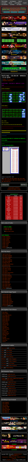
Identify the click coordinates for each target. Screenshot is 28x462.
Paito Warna (4, 312)
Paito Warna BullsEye (6, 275)
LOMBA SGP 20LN (8, 228)
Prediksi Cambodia (6, 242)
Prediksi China (5, 245)
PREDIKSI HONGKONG (8, 80)
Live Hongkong (18, 3)
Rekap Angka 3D (5, 317)
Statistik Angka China (6, 298)
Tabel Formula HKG (6, 258)
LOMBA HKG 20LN (8, 229)
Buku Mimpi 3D (5, 410)
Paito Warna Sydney (6, 268)
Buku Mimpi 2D (5, 407)
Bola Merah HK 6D (6, 265)
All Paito (4, 288)
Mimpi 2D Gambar (6, 409)
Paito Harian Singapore (7, 256)
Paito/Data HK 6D (6, 262)
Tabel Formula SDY (6, 267)
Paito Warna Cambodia (7, 276)
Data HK (24, 3)
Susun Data (4, 340)
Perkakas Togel (15, 10)
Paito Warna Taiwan (6, 278)
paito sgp (11, 178)
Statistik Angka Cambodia (7, 301)
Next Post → (24, 184)
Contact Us (14, 458)
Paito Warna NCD (6, 281)
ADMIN (4, 79)
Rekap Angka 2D (5, 316)
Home (4, 7)
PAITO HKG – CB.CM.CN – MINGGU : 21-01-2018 (14, 76)
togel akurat (14, 179)
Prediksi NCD (5, 246)
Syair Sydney (12, 348)
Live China (12, 4)
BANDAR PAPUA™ (18, 454)
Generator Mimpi (5, 406)
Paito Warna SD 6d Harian (7, 272)
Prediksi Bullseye (9, 356)
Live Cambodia (5, 4)
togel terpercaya (7, 181)
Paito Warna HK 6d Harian (7, 264)
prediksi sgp (16, 178)
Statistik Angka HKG (6, 296)
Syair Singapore (5, 402)
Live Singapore (13, 1)
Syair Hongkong (5, 403)
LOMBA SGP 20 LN (11, 376)
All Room (4, 247)
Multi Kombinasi (5, 333)
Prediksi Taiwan (5, 243)
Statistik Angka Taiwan (7, 300)
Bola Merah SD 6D (6, 274)
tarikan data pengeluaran (7, 179)
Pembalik (4, 337)
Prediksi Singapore (6, 236)
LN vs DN (4, 336)
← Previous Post (4, 184)
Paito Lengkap (4, 1)
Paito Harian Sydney (6, 269)
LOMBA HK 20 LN (11, 374)
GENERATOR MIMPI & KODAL (14, 189)
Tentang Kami (5, 457)
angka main (6, 178)
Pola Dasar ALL (5, 327)
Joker (3, 350)
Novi (2, 367)
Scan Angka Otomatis (6, 315)
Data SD (10, 3)
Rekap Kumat (5, 322)
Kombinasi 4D (5, 331)
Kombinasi (4, 330)
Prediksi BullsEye (6, 240)
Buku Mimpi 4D (5, 412)
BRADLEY (4, 359)
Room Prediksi (16, 7)
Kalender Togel (5, 324)
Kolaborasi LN (5, 334)
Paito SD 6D (5, 271)
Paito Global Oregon (6, 284)
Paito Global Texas (6, 285)
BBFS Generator (5, 329)
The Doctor (4, 361)
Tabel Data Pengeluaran (15, 9)
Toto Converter (5, 323)
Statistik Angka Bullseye (7, 303)
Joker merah (4, 348)
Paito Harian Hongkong (7, 261)
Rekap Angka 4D (5, 319)
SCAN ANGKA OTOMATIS (14, 187)
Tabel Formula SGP (6, 254)
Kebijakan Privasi (12, 457)
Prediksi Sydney (5, 239)
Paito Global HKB (6, 282)
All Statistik (4, 305)
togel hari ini (20, 179)
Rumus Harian (5, 313)
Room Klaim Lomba (10, 231)
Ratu (2, 356)
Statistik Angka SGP (6, 294)
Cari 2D (3, 341)
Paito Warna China (6, 279)
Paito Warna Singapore (7, 255)
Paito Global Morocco (6, 286)
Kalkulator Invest (5, 338)
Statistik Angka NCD (6, 304)
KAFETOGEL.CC (15, 455)
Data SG (20, 1)
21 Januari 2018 (11, 79)
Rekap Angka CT (5, 320)
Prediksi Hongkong (6, 238)
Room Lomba (9, 7)
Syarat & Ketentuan (21, 457)
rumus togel (22, 178)
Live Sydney (4, 3)
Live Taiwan (19, 4)
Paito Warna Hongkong (7, 259)
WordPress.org (10, 459)
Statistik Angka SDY (6, 297)
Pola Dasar (4, 326)
